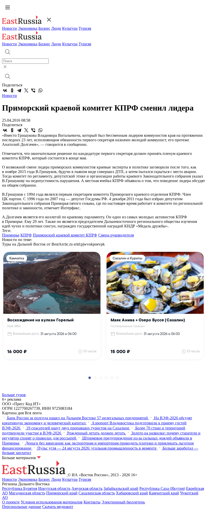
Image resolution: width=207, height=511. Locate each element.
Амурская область (86, 488)
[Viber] (33, 90)
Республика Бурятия (19, 488)
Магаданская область (27, 493)
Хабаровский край (132, 493)
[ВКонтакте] (5, 90)
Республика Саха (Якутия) (162, 488)
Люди (56, 28)
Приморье (10, 235)
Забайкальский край (121, 488)
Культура (69, 28)
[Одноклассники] (12, 90)
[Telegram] (19, 90)
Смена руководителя (116, 235)
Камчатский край (164, 493)
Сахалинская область (97, 493)
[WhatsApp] (40, 90)
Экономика (27, 28)
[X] (26, 90)
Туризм (85, 28)
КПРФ (26, 235)
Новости (9, 28)
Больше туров (14, 395)
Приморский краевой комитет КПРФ (65, 235)
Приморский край (61, 493)
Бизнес (44, 28)
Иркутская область (54, 488)
